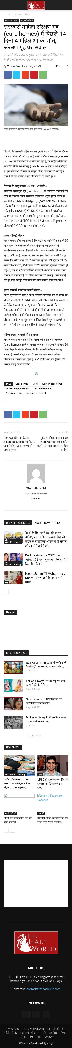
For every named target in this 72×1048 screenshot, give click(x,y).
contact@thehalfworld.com (43, 989)
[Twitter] (44, 505)
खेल (6, 582)
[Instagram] (28, 505)
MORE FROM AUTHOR (48, 522)
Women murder (14, 392)
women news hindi (36, 392)
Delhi (35, 383)
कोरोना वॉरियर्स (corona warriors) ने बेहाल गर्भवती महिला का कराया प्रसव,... (17, 783)
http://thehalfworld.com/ (36, 493)
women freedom (43, 388)
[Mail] (36, 505)
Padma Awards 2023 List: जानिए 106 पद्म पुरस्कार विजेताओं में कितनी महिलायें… (46, 559)
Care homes (22, 383)
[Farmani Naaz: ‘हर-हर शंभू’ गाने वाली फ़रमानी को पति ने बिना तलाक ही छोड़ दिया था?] (13, 685)
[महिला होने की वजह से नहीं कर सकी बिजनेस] (19, 804)
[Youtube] (52, 505)
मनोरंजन (22, 1036)
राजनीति (41, 813)
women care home (52, 383)
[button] (66, 5)
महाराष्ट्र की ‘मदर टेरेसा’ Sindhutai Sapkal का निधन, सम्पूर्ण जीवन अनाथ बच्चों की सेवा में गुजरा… (19, 444)
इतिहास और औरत (11, 20)
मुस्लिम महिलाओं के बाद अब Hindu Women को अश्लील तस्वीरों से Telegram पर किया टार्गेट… (52, 444)
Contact (49, 1036)
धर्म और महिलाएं (10, 813)
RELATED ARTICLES (18, 522)
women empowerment (18, 388)
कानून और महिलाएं (22, 14)
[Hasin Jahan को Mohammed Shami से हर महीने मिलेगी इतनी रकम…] (13, 577)
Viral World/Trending (13, 541)
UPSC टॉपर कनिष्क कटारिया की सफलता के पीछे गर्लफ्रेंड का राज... (52, 783)
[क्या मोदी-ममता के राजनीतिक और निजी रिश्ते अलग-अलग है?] (52, 804)
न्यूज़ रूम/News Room (33, 1028)
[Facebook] (20, 505)
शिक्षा (40, 774)
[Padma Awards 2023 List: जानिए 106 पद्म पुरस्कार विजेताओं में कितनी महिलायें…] (13, 559)
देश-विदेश (53, 1032)
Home (7, 14)
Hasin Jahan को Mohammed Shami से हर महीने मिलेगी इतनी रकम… (45, 577)
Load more (35, 735)
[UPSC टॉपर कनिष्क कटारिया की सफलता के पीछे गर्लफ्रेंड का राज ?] (52, 765)
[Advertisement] (36, 140)
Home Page (13, 1028)
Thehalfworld (15, 66)
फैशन (32, 1036)
